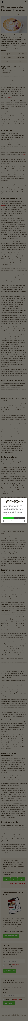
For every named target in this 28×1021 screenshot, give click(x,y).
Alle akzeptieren (8, 518)
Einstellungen (14, 520)
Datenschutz (15, 514)
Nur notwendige (19, 518)
